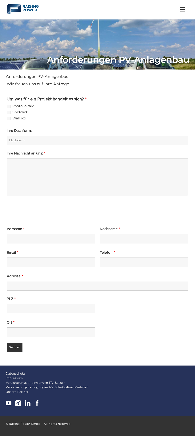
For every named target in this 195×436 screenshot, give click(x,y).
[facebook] (37, 403)
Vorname (16, 229)
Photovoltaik (23, 106)
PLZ (11, 299)
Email (12, 252)
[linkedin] (27, 403)
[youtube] (8, 403)
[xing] (18, 403)
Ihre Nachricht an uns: (26, 153)
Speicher (19, 112)
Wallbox (19, 118)
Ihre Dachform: (19, 131)
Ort (11, 322)
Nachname (110, 229)
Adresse (15, 276)
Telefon (107, 252)
